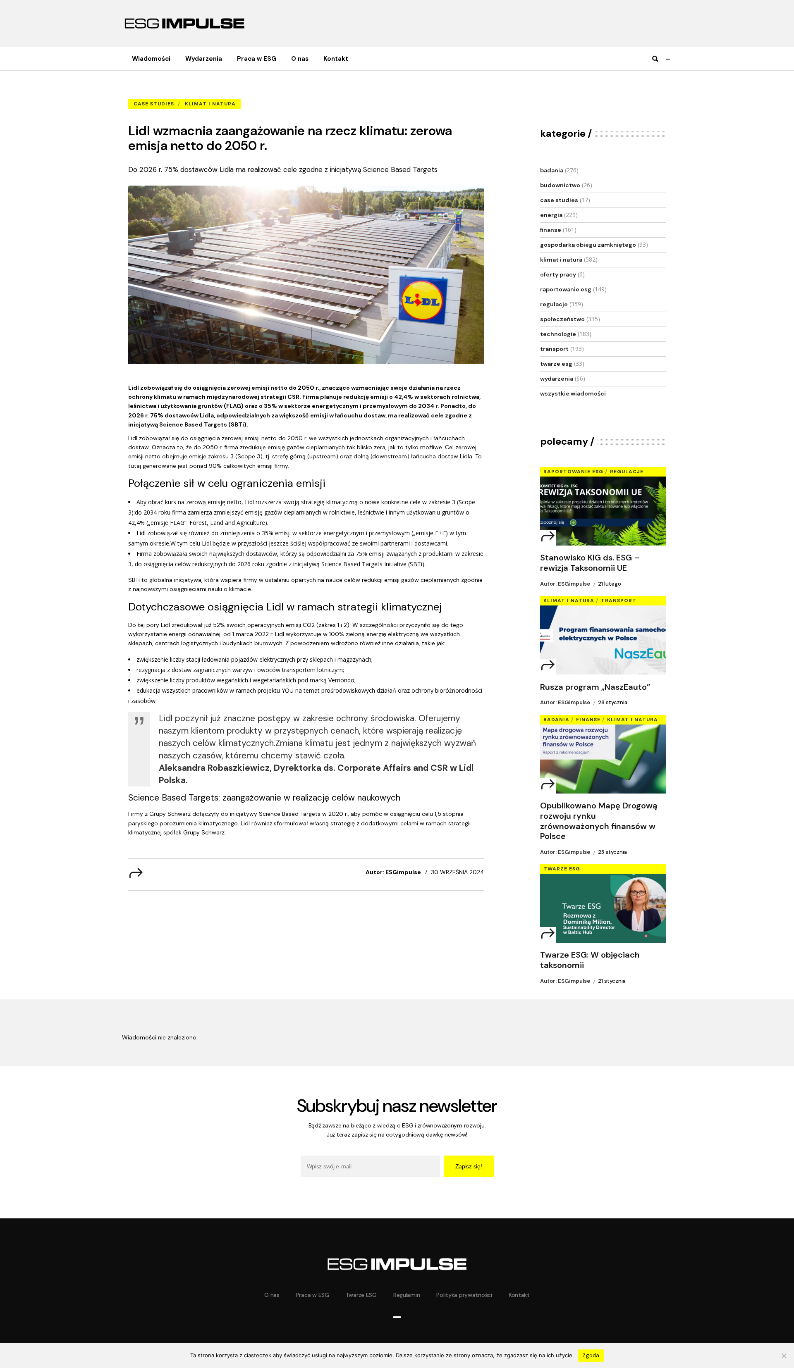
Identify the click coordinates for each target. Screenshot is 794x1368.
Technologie (558, 334)
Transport (554, 349)
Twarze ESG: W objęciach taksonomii (590, 960)
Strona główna (146, 91)
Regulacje (554, 304)
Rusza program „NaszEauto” (595, 687)
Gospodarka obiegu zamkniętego (588, 244)
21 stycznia (612, 980)
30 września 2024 (457, 872)
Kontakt (519, 1295)
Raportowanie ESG (565, 289)
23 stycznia (612, 852)
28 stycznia (612, 702)
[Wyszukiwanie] (655, 59)
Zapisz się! (468, 1166)
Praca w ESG (312, 1295)
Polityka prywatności (464, 1295)
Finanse (550, 230)
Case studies (190, 91)
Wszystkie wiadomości (573, 393)
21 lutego (609, 583)
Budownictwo (560, 185)
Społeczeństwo (562, 319)
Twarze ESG (556, 363)
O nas (272, 1295)
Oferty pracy (558, 274)
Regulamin (406, 1295)
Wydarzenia (556, 378)
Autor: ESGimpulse (393, 872)
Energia (551, 215)
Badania (551, 170)
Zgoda (590, 1355)
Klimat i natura (210, 103)
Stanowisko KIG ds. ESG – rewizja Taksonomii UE (590, 563)
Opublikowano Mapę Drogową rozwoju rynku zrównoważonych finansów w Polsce (598, 821)
